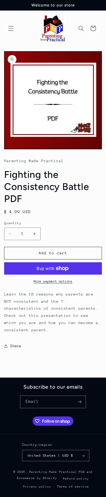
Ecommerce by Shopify (37, 478)
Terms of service (73, 486)
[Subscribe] (80, 402)
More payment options (53, 281)
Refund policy (76, 478)
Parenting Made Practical (53, 472)
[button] (11, 28)
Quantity (12, 223)
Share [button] (15, 346)
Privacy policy (37, 486)
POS (82, 472)
